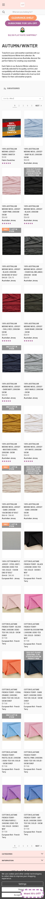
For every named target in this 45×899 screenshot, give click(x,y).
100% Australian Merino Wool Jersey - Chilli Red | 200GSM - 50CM (11, 327)
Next (38, 106)
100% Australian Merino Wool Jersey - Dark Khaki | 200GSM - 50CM (33, 327)
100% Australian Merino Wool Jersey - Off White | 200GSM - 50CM (33, 448)
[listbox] (25, 98)
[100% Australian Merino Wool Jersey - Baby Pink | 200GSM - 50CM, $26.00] (11, 185)
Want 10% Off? (32, 893)
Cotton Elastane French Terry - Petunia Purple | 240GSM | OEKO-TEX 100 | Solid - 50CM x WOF (10, 822)
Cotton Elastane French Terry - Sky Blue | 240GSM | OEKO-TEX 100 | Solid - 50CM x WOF (33, 820)
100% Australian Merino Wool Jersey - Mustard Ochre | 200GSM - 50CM (11, 448)
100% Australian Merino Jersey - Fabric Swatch (9, 152)
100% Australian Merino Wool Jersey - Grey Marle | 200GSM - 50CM (33, 388)
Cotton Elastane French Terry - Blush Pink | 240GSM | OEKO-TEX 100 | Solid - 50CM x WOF (11, 630)
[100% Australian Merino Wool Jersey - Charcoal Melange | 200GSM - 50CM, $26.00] (33, 245)
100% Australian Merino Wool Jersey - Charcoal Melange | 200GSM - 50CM (33, 270)
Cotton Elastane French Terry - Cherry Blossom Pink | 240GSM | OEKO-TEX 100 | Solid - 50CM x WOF (33, 631)
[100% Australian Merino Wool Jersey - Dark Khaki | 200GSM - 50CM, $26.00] (33, 302)
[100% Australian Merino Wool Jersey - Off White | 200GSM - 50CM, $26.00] (33, 423)
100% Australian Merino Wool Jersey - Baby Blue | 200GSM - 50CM (33, 153)
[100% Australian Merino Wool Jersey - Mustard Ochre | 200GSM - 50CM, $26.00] (11, 423)
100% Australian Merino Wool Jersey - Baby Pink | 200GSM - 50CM (11, 210)
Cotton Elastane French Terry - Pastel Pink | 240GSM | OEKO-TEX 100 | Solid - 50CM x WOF (33, 758)
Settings (22, 884)
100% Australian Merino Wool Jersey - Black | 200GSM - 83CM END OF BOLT (11, 270)
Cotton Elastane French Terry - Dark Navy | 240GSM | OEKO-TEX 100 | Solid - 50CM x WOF (33, 695)
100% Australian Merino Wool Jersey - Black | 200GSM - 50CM (33, 210)
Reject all (22, 889)
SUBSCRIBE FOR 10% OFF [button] (22, 23)
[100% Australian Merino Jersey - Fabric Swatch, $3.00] (11, 128)
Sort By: (6, 98)
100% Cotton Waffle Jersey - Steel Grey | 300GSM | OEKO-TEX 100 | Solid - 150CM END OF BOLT (11, 567)
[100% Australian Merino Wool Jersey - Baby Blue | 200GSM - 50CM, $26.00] (33, 128)
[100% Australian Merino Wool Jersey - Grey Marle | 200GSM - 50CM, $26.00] (33, 363)
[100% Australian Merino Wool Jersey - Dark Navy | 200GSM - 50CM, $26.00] (11, 363)
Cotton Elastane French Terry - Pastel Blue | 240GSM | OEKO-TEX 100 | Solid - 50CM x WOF (11, 758)
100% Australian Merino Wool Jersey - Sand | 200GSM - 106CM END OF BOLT (11, 508)
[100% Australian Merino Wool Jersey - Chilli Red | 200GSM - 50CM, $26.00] (11, 302)
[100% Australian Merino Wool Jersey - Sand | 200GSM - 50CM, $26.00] (33, 483)
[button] (22, 18)
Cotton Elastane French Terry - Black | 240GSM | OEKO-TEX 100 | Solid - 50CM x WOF (33, 567)
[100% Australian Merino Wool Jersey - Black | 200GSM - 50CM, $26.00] (33, 185)
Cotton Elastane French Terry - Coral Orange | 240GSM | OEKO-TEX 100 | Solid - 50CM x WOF (11, 695)
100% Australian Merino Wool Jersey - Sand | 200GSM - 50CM (33, 508)
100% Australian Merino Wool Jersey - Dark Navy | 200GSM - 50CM (11, 388)
